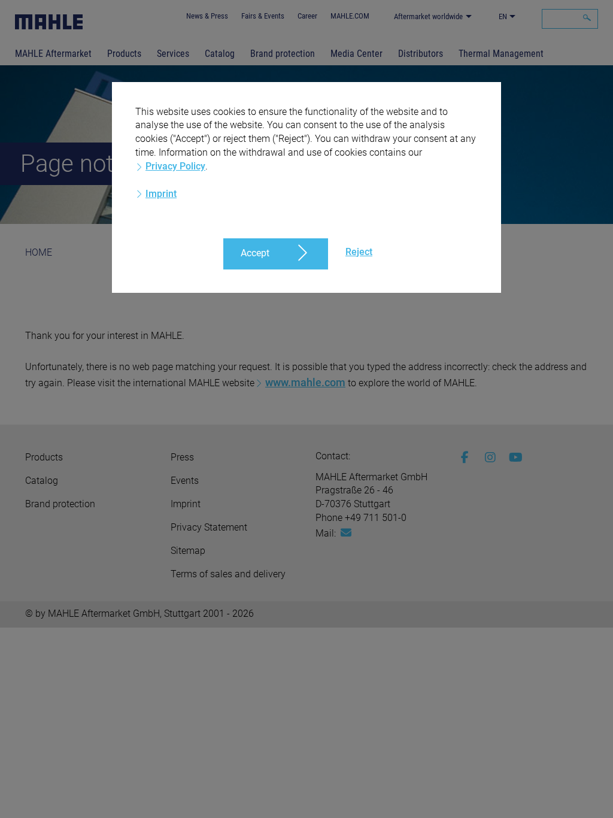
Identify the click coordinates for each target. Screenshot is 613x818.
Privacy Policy (175, 166)
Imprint (161, 193)
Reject (358, 251)
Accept (255, 253)
